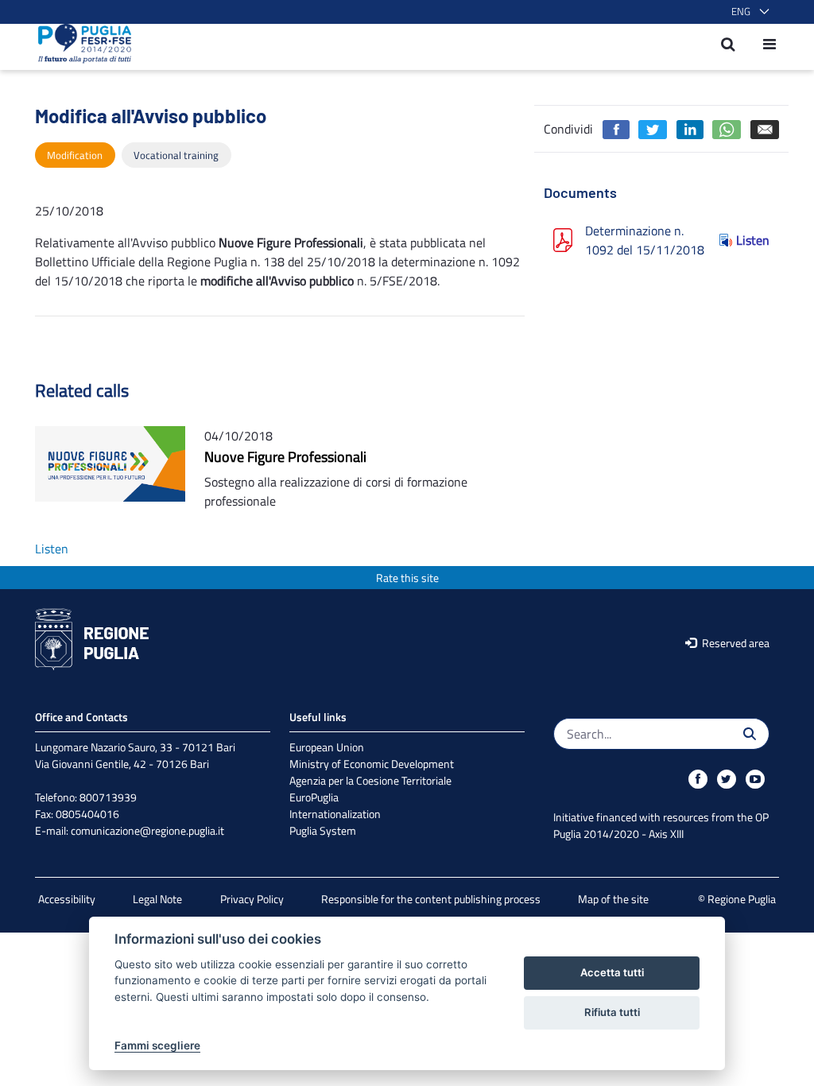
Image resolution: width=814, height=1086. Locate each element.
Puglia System (322, 830)
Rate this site (407, 577)
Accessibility (66, 898)
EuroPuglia (314, 797)
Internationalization (335, 813)
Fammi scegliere (157, 1045)
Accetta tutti (612, 972)
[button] (747, 12)
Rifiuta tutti (612, 1012)
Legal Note (157, 898)
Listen (752, 240)
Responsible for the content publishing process (431, 898)
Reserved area (734, 642)
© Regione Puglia (737, 898)
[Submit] (749, 734)
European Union (326, 747)
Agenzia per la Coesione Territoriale (370, 780)
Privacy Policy (252, 898)
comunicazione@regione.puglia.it (147, 830)
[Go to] (80, 44)
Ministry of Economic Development (371, 763)
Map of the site (613, 898)
